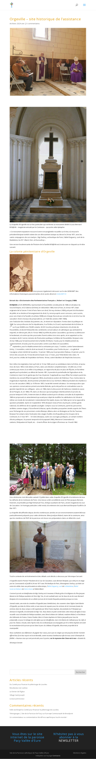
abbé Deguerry (53, 586)
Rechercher (80, 672)
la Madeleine (68, 586)
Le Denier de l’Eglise (17, 691)
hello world (14, 710)
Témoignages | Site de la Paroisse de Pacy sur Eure (29, 713)
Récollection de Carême (19, 688)
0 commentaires (33, 23)
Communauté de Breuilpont (62, 713)
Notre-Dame (28, 589)
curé (60, 586)
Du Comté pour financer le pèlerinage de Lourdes (28, 684)
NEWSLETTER (68, 740)
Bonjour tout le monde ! (58, 717)
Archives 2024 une (17, 23)
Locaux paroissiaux (17, 699)
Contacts (56, 755)
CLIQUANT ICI (61, 294)
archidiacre (18, 589)
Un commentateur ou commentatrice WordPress (28, 717)
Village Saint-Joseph (17, 695)
